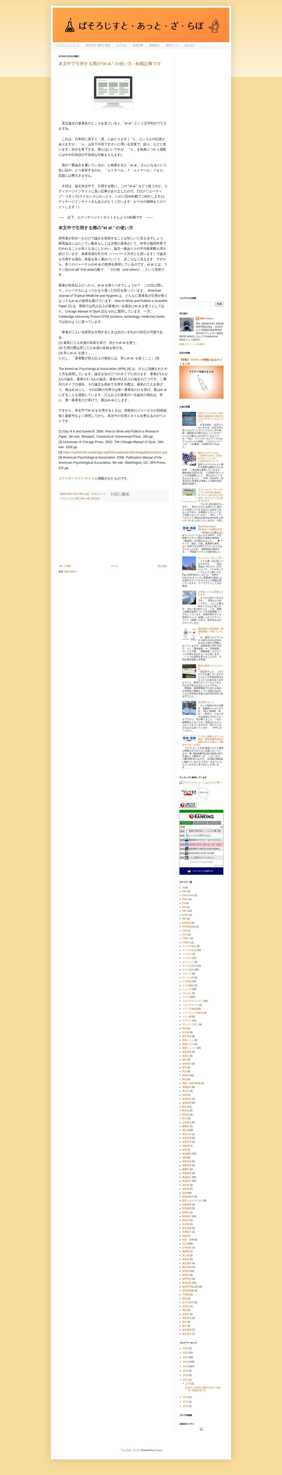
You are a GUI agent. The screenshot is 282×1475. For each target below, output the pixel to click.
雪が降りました (206, 702)
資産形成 (186, 1138)
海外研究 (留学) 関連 (97, 45)
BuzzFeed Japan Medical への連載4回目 (210, 528)
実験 (184, 1157)
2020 (186, 1357)
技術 (184, 1095)
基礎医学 (186, 1087)
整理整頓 (186, 1208)
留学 (184, 1321)
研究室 (185, 1114)
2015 (186, 1379)
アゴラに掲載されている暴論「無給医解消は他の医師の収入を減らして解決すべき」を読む (202, 740)
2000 (186, 1406)
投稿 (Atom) (70, 571)
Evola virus (188, 895)
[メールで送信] (113, 494)
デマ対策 (186, 981)
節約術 (185, 1220)
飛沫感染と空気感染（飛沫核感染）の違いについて (210, 631)
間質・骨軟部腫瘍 (191, 1083)
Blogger (158, 1450)
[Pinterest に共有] (127, 494)
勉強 (184, 1310)
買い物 (185, 1255)
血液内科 (186, 1098)
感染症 (185, 1075)
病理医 (185, 1271)
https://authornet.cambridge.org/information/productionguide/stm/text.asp (115, 452)
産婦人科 (186, 1134)
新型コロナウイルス (192, 1200)
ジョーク (186, 973)
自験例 (185, 1145)
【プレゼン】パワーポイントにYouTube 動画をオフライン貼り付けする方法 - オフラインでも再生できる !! (210, 495)
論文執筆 (95, 498)
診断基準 (186, 1204)
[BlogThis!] (116, 494)
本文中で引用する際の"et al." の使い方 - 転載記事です (110, 63)
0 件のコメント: (99, 494)
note (184, 930)
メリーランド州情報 (192, 1012)
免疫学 (185, 1314)
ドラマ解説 (188, 985)
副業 (184, 1298)
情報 (82, 498)
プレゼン (186, 993)
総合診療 (186, 1228)
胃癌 (184, 1028)
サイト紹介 (188, 969)
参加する (218, 865)
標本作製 (186, 1267)
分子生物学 (188, 1302)
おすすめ (121, 45)
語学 (184, 1118)
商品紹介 (186, 1181)
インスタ (186, 954)
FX (183, 903)
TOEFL (186, 938)
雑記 (184, 1130)
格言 (184, 1067)
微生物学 (186, 1263)
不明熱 (185, 1294)
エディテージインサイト (76, 478)
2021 (186, 1352)
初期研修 (186, 1173)
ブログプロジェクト (192, 1001)
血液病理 (186, 1102)
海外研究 (186, 1063)
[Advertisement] (113, 533)
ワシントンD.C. (190, 1024)
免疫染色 (186, 1318)
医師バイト (188, 1040)
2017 (186, 1370)
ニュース (186, 989)
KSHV (185, 915)
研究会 (185, 1110)
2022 (186, 1348)
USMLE (186, 942)
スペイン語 (188, 977)
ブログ (71, 498)
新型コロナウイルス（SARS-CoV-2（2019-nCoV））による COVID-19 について (210, 457)
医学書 (185, 1032)
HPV (184, 911)
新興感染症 (188, 1196)
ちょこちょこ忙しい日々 (210, 557)
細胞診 (185, 1126)
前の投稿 (162, 566)
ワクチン (186, 1020)
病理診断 (138, 45)
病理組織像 (188, 1290)
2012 (186, 1401)
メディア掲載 (189, 1008)
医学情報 (186, 1036)
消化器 (185, 1188)
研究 (77, 498)
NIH (184, 918)
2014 (186, 1397)
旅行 (184, 1326)
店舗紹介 (186, 1231)
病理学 (185, 1275)
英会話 (185, 1055)
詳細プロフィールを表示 (192, 344)
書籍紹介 (154, 45)
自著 (184, 1149)
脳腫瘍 (185, 1251)
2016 (186, 1375)
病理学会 (186, 1279)
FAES (185, 899)
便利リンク (172, 45)
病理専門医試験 (190, 1286)
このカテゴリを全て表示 (201, 862)
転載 (88, 498)
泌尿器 (185, 1259)
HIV (184, 907)
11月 (188, 1383)
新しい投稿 (65, 566)
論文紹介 (190, 45)
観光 (184, 1079)
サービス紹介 (189, 965)
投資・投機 (188, 1239)
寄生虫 (185, 1091)
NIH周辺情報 (188, 926)
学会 (184, 1071)
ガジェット (188, 962)
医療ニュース (189, 1048)
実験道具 (186, 1165)
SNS (184, 934)
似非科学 (186, 1141)
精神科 (185, 1212)
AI (183, 887)
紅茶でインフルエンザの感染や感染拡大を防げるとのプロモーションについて (210, 417)
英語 (184, 1059)
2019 (186, 1361)
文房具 (185, 1306)
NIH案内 (186, 922)
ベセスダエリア (190, 1005)
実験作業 (186, 1161)
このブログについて (67, 45)
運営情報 (186, 1052)
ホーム (114, 566)
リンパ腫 (186, 1016)
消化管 (185, 1185)
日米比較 (186, 1247)
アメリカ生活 (189, 950)
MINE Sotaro (206, 318)
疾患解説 (186, 1153)
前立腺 (185, 1224)
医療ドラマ (188, 1044)
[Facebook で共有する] (124, 494)
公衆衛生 (186, 1122)
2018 (186, 1366)
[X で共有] (120, 494)
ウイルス (186, 958)
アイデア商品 (189, 946)
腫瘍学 (185, 1169)
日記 (184, 1243)
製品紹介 (186, 1216)
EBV (184, 891)
